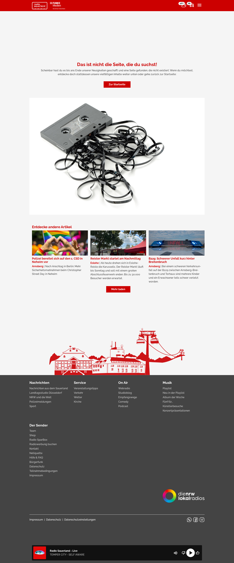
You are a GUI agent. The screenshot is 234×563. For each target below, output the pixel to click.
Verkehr (78, 392)
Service (80, 383)
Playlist (167, 388)
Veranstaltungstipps (86, 388)
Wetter (78, 397)
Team (32, 430)
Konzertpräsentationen (176, 410)
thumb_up (197, 553)
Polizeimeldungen (40, 401)
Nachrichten (39, 383)
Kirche (77, 401)
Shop (32, 435)
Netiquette (35, 453)
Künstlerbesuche (173, 406)
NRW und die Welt (40, 397)
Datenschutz (36, 466)
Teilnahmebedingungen (43, 470)
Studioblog (125, 392)
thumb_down (183, 553)
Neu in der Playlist (173, 392)
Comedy (123, 401)
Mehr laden (118, 289)
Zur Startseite (117, 84)
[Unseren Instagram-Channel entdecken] (202, 519)
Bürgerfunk (36, 462)
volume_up (175, 553)
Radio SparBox (38, 439)
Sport (32, 406)
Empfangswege (127, 397)
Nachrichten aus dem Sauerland (48, 388)
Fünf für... (168, 401)
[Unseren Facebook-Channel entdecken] (195, 519)
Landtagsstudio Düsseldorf (45, 392)
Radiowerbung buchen (43, 444)
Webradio (124, 388)
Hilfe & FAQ (36, 457)
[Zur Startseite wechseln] (39, 5)
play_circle (190, 553)
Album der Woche (173, 397)
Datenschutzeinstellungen (80, 519)
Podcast (123, 406)
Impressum (36, 475)
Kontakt (34, 448)
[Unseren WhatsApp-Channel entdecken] (189, 519)
